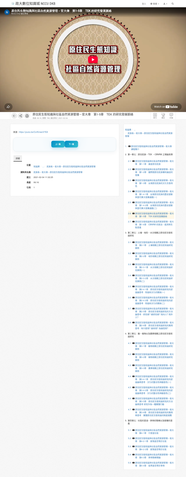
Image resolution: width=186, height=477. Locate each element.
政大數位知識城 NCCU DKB (35, 3)
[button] (165, 3)
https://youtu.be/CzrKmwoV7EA (33, 131)
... (43, 166)
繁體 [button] (155, 3)
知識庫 (37, 166)
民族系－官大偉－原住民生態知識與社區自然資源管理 (71, 166)
